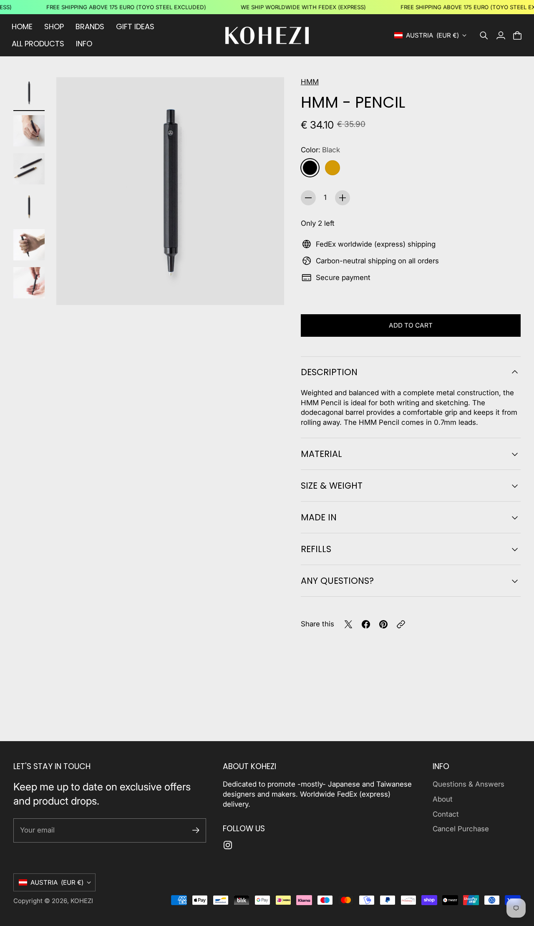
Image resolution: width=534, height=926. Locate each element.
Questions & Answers (468, 784)
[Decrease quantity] (308, 197)
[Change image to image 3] (29, 168)
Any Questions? (337, 581)
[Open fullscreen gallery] (268, 289)
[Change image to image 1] (29, 92)
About (443, 799)
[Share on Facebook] (365, 624)
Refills (316, 549)
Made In (319, 517)
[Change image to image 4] (29, 206)
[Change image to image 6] (29, 282)
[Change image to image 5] (29, 244)
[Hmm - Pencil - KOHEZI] (170, 191)
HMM (310, 82)
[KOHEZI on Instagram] (228, 845)
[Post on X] (348, 624)
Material (321, 454)
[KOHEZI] (267, 35)
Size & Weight (332, 485)
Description (329, 372)
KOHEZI (82, 901)
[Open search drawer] (484, 35)
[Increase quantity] (342, 197)
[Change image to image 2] (29, 130)
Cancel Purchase (461, 829)
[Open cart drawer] (517, 35)
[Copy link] (400, 624)
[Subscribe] (196, 830)
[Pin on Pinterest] (383, 624)
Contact (446, 814)
